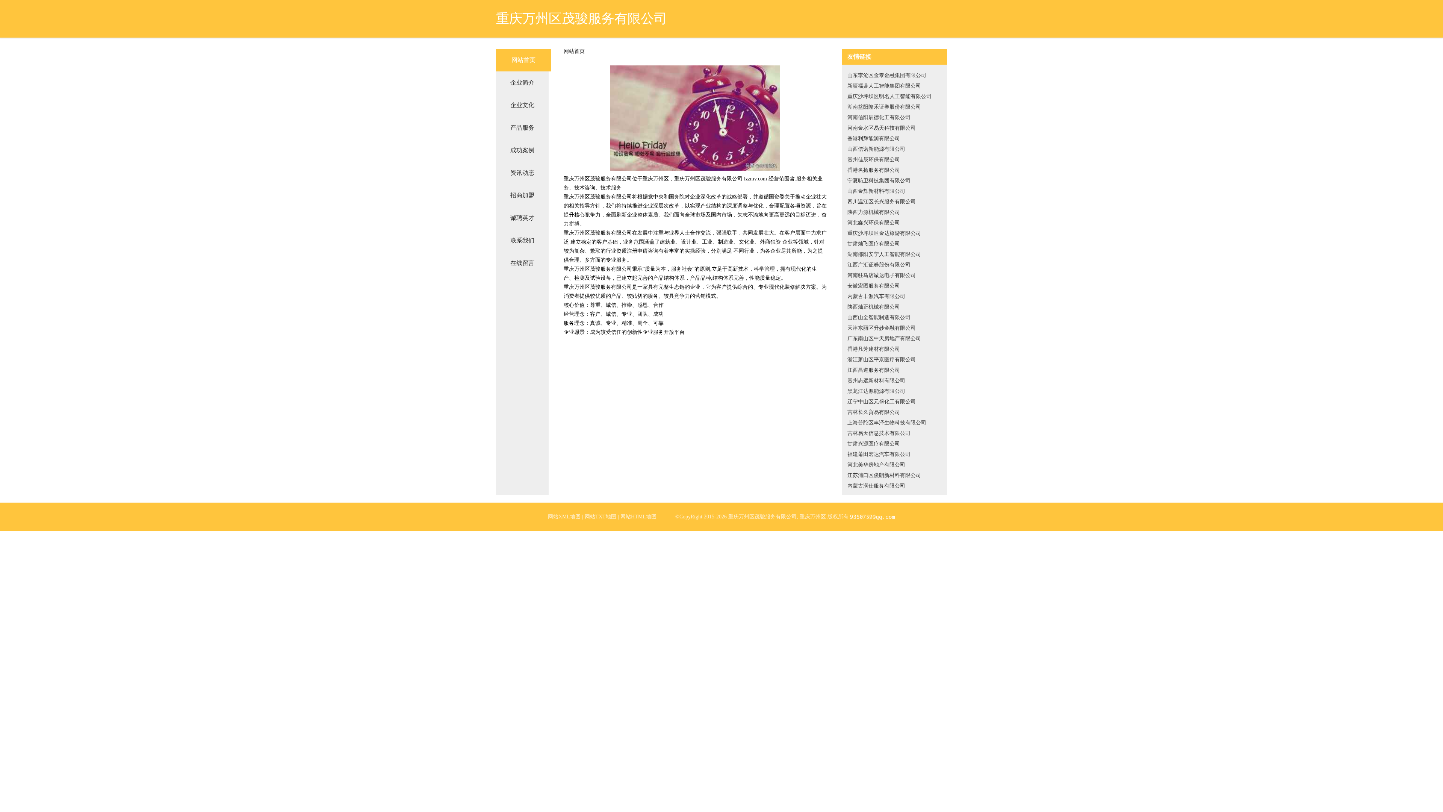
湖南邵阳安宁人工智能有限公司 (884, 254)
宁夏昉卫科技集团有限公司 (879, 180)
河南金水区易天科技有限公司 (881, 128)
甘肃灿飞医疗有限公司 (873, 244)
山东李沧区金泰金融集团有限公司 (886, 75)
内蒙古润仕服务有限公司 (876, 486)
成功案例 (522, 150)
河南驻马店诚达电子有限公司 (881, 275)
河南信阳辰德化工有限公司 (879, 117)
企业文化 (522, 105)
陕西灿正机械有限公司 (873, 307)
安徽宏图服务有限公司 (873, 286)
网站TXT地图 (600, 517)
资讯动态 (522, 173)
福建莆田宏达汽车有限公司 (879, 454)
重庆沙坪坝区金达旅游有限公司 (884, 233)
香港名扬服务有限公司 (873, 170)
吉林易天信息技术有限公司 (879, 433)
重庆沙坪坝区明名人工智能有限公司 (889, 96)
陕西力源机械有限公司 (873, 212)
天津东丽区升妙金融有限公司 (881, 328)
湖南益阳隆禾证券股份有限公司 (884, 107)
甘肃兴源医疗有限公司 (873, 444)
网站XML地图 (564, 517)
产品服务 (522, 127)
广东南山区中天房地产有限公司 (884, 338)
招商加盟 (522, 195)
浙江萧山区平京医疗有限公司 (881, 359)
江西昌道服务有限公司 (873, 370)
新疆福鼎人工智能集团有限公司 (884, 86)
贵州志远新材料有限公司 (876, 380)
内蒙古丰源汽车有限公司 (876, 296)
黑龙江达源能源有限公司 (876, 391)
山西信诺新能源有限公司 (876, 149)
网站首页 (523, 60)
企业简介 (522, 82)
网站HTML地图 (638, 517)
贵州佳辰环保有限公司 (873, 159)
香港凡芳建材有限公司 (873, 349)
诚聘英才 (522, 218)
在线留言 (522, 263)
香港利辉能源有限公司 (873, 138)
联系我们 (522, 240)
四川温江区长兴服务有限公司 (881, 202)
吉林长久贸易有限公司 (873, 412)
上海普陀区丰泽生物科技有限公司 (886, 423)
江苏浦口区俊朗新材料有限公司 (884, 475)
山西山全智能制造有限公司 (879, 317)
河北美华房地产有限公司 (876, 465)
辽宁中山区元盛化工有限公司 (881, 401)
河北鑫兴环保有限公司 (873, 223)
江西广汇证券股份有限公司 (879, 265)
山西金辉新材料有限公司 (876, 191)
